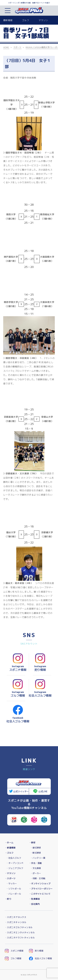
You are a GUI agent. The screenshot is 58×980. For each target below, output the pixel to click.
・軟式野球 (35, 852)
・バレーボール (13, 893)
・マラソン (10, 873)
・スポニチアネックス (15, 917)
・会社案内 (34, 904)
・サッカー (11, 883)
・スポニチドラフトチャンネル (20, 937)
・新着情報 (10, 847)
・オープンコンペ (14, 863)
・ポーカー (35, 873)
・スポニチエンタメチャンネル (20, 932)
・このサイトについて (39, 893)
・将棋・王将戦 (37, 878)
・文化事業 (35, 868)
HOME (6, 47)
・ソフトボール (13, 888)
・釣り (8, 898)
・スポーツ (10, 878)
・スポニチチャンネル (15, 922)
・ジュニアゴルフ (14, 868)
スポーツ (17, 47)
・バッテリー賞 (37, 857)
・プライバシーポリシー (41, 888)
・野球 (32, 842)
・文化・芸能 (35, 863)
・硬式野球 (35, 847)
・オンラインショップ (39, 883)
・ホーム (9, 842)
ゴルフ (25, 20)
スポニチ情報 (17, 950)
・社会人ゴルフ (13, 857)
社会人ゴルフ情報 (43, 958)
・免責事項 (34, 898)
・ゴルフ (9, 852)
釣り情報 (39, 950)
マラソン (43, 20)
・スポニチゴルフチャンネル (19, 927)
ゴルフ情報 (16, 958)
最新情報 (7, 20)
